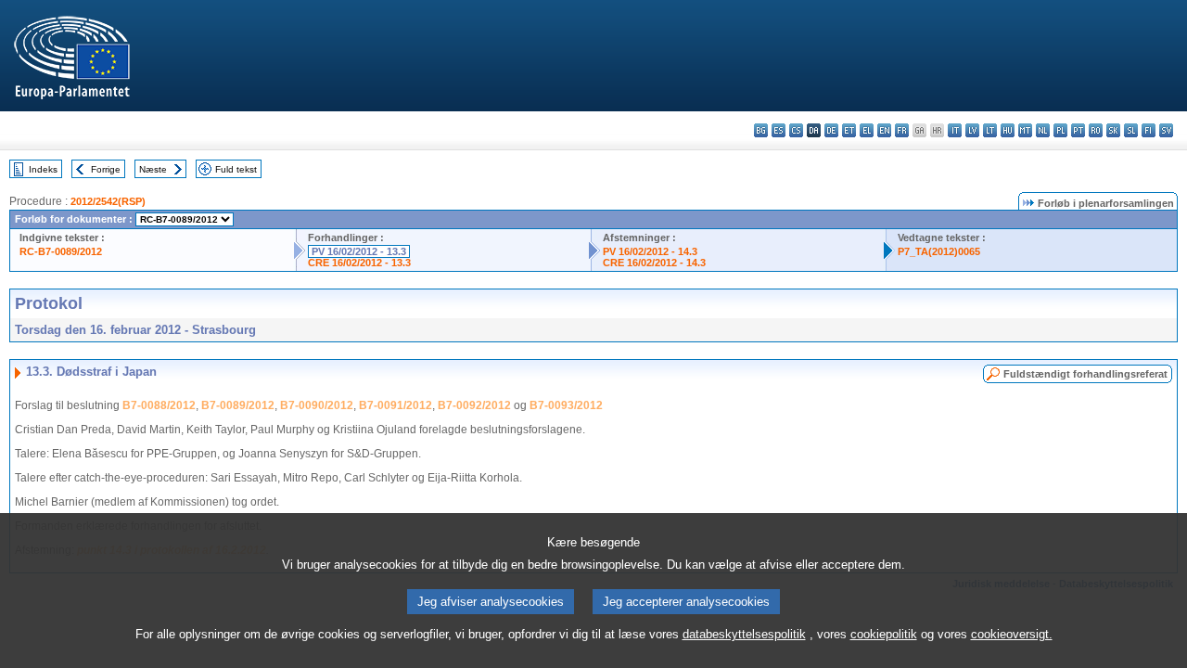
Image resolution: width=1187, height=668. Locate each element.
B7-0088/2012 (159, 405)
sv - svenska (1166, 130)
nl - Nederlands (1043, 130)
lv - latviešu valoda (972, 130)
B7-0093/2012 (566, 405)
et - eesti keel (849, 130)
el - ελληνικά (867, 130)
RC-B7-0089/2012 (60, 251)
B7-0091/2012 (395, 405)
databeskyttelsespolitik (744, 634)
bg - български (761, 130)
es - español (778, 130)
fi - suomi (1148, 130)
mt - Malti (1025, 130)
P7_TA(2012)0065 (939, 251)
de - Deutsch (831, 130)
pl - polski (1060, 130)
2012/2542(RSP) (108, 201)
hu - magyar (1008, 130)
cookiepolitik (883, 634)
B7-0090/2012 (316, 405)
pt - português (1078, 130)
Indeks (43, 169)
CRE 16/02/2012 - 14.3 (654, 262)
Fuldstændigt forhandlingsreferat (1085, 373)
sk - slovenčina (1113, 130)
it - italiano (955, 130)
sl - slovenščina (1131, 130)
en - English (884, 130)
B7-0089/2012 (237, 405)
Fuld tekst (236, 169)
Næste (153, 169)
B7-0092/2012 (474, 405)
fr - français (902, 130)
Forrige (106, 169)
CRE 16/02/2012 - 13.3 (359, 262)
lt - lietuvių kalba (990, 130)
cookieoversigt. (1012, 634)
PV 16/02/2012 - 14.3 (650, 251)
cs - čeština (796, 130)
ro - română (1096, 130)
